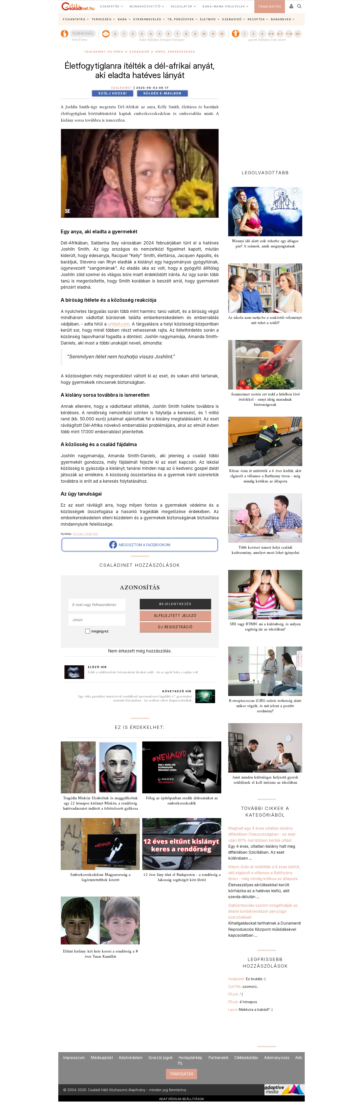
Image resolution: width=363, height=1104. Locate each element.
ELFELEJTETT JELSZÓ (175, 616)
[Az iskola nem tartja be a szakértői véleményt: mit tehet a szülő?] (265, 288)
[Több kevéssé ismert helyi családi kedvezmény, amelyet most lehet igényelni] (265, 518)
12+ (297, 34)
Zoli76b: (243, 986)
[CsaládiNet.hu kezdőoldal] (78, 6)
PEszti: (235, 994)
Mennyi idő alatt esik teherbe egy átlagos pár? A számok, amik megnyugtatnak (265, 244)
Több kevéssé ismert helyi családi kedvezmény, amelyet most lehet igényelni (265, 550)
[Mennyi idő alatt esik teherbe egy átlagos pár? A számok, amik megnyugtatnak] (265, 211)
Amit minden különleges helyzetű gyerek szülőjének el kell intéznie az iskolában (265, 780)
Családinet (122, 87)
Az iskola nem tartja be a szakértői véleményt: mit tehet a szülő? (265, 320)
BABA (122, 19)
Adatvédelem (130, 1057)
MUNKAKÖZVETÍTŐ (145, 6)
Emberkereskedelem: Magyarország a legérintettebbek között (100, 877)
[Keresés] (299, 4)
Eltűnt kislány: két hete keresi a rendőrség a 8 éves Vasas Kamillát (100, 954)
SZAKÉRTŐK (110, 6)
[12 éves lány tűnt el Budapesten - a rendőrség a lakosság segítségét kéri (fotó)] (181, 844)
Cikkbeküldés (246, 1057)
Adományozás (276, 1057)
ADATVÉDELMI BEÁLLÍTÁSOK (181, 1099)
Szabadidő (139, 51)
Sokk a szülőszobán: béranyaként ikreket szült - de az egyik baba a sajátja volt (143, 672)
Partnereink (218, 1057)
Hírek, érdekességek (175, 51)
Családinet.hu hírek (104, 51)
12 (221, 34)
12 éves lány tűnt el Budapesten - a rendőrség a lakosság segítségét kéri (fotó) (182, 877)
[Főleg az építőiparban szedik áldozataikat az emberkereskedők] (181, 767)
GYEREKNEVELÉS (147, 19)
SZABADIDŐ (232, 19)
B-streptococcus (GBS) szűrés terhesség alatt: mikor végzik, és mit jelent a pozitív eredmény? (265, 706)
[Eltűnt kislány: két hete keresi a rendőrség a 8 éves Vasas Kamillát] (100, 921)
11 (213, 34)
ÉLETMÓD (208, 19)
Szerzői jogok (160, 1057)
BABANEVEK (281, 19)
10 (203, 34)
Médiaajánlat (102, 1057)
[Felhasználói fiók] (290, 4)
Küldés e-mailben (162, 93)
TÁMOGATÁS (270, 6)
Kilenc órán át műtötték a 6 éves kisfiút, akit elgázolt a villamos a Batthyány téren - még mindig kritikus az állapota (265, 476)
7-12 (289, 34)
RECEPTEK (256, 19)
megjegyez (100, 631)
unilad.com (118, 323)
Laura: (250, 1009)
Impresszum (74, 1057)
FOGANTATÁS (74, 19)
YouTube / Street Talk (85, 533)
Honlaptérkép (190, 1057)
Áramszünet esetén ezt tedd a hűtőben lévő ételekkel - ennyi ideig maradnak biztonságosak (265, 399)
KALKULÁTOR (181, 6)
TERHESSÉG (102, 19)
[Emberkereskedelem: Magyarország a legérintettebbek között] (100, 844)
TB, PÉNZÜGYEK (180, 19)
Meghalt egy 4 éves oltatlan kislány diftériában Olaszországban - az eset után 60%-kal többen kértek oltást (261, 834)
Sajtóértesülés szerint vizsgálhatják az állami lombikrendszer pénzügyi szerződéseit (263, 911)
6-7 (280, 34)
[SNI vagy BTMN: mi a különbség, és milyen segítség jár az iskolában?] (265, 594)
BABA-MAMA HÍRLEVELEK (223, 6)
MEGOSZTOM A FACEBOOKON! (143, 545)
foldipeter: (246, 979)
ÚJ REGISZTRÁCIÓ (175, 627)
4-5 (271, 34)
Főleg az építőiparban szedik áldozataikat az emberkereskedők (182, 801)
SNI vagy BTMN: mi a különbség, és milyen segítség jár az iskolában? (265, 627)
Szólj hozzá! (112, 93)
